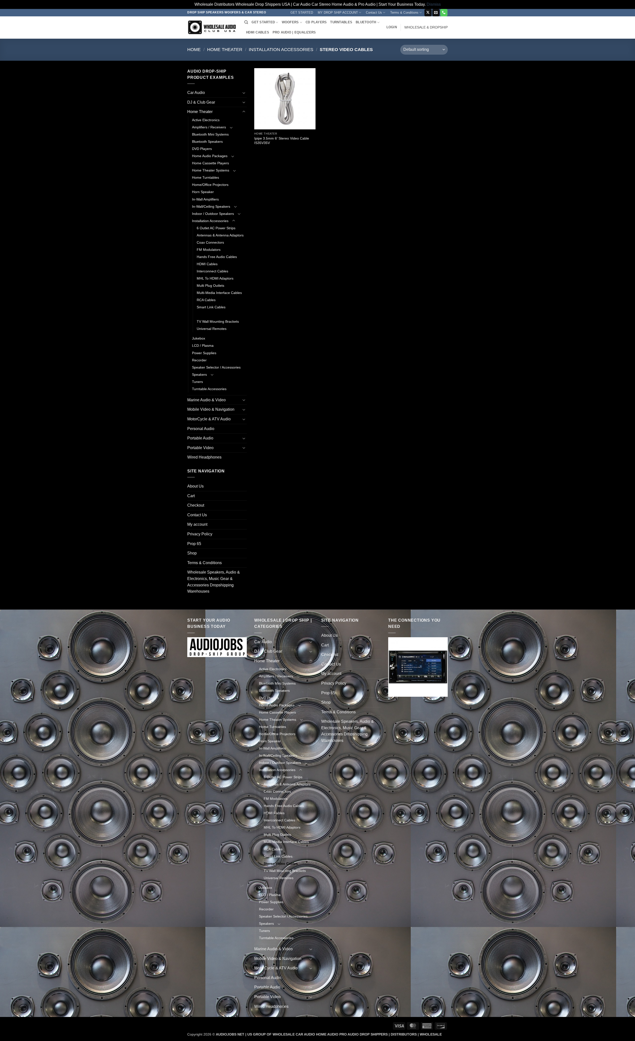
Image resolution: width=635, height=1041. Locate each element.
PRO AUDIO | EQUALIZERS (294, 32)
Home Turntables (205, 177)
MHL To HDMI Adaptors (215, 278)
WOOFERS (290, 22)
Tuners (197, 382)
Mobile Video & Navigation (210, 409)
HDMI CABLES (257, 32)
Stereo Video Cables (214, 314)
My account (197, 524)
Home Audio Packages (209, 156)
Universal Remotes (211, 329)
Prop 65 (194, 544)
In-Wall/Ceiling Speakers (211, 206)
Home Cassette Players (210, 163)
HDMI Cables (207, 264)
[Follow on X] (428, 12)
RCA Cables (206, 300)
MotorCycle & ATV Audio (209, 419)
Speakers (199, 374)
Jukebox (198, 338)
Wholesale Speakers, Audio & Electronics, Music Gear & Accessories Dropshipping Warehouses (213, 581)
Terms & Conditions (404, 12)
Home (194, 49)
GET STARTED (301, 12)
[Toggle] (244, 93)
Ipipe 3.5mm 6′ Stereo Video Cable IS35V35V (281, 140)
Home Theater (224, 49)
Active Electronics (206, 120)
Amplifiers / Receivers (209, 127)
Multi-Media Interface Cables (219, 293)
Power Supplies (204, 353)
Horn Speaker (203, 192)
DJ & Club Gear (201, 102)
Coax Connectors (210, 242)
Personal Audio (200, 429)
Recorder (199, 360)
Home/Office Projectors (210, 185)
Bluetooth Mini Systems (210, 134)
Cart (191, 496)
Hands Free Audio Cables (217, 257)
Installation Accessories (281, 49)
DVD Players (202, 149)
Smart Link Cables (211, 307)
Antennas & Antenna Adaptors (220, 235)
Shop (192, 553)
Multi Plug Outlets (210, 286)
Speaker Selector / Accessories (216, 367)
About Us (195, 486)
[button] (391, 27)
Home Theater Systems (210, 170)
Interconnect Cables (212, 271)
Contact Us (374, 12)
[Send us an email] (436, 12)
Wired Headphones (204, 457)
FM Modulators (209, 250)
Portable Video (200, 448)
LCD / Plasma (203, 345)
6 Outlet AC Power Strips (216, 228)
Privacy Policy (199, 534)
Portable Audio (200, 438)
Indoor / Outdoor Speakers (213, 214)
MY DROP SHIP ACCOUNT (338, 12)
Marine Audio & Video (206, 400)
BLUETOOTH (366, 22)
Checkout (195, 505)
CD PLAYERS (316, 22)
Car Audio (196, 92)
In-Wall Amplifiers (205, 199)
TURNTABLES (341, 22)
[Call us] (443, 12)
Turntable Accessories (209, 389)
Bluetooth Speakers (207, 142)
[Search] (246, 22)
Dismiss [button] (434, 4)
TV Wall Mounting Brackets (218, 321)
